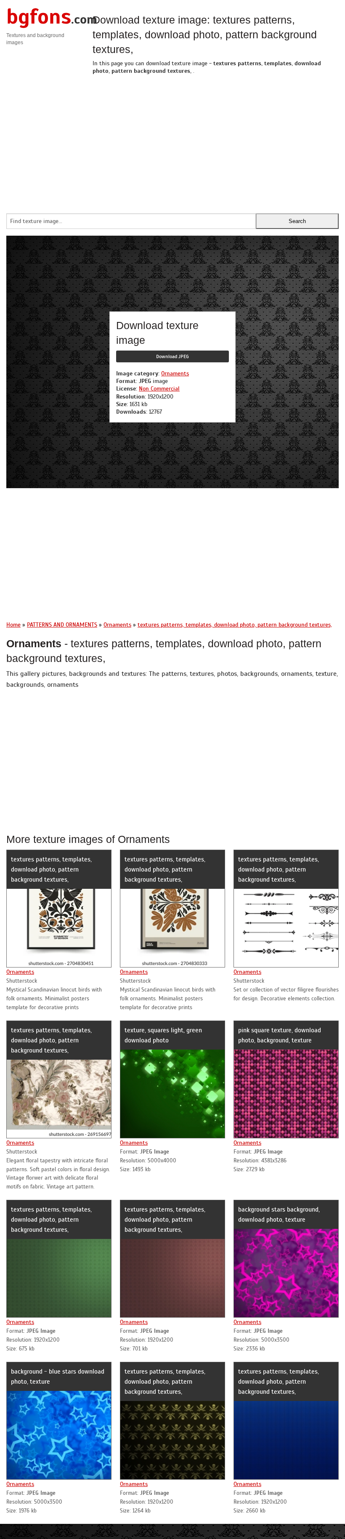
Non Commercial (159, 388)
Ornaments (175, 373)
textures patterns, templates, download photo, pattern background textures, (51, 869)
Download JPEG (172, 356)
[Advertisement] (216, 142)
